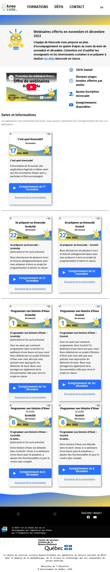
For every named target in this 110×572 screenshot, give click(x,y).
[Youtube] (95, 517)
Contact (77, 7)
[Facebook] (88, 517)
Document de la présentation (30, 197)
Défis (58, 7)
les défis (49, 58)
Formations (37, 7)
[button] (18, 514)
